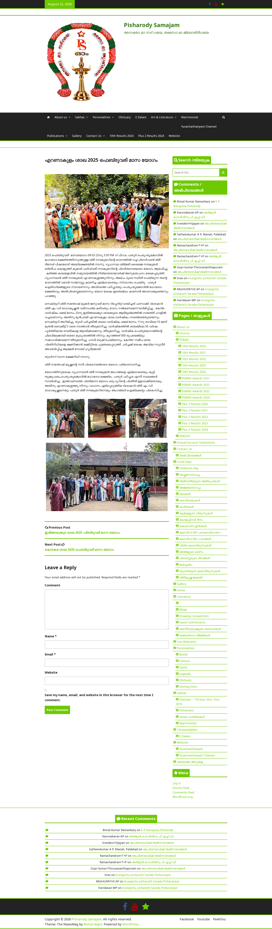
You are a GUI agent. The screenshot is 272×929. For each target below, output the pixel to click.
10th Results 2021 (194, 352)
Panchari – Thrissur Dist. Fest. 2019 (198, 702)
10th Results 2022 (194, 359)
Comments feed (183, 792)
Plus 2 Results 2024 (151, 136)
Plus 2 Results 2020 (195, 404)
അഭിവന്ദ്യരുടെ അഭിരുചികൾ (199, 481)
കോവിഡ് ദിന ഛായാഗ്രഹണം (200, 532)
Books (183, 654)
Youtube (203, 919)
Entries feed (181, 788)
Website (174, 136)
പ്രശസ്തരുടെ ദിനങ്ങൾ (194, 558)
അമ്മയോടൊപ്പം (190, 487)
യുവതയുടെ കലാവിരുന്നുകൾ (199, 571)
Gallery (77, 136)
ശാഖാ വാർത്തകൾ (191, 717)
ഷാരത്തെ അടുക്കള (190, 762)
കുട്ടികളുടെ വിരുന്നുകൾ (195, 513)
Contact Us (93, 136)
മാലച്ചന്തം (185, 564)
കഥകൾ (184, 494)
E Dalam (140, 117)
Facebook (187, 919)
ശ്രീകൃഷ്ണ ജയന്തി (190, 577)
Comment (52, 585)
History (184, 333)
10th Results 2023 (194, 365)
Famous (184, 661)
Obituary (125, 117)
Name (51, 636)
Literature (184, 596)
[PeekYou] (223, 4)
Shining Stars (188, 686)
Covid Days (184, 462)
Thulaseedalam (187, 730)
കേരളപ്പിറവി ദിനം (191, 519)
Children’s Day (188, 468)
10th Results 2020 (194, 346)
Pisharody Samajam (152, 25)
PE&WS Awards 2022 (196, 385)
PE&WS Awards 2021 (196, 378)
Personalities (101, 117)
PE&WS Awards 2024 (196, 397)
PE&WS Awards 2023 (196, 391)
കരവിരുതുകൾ (189, 500)
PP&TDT (184, 436)
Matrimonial (189, 117)
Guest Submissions (192, 622)
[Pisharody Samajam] (48, 117)
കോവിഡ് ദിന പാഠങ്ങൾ (195, 539)
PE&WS (184, 340)
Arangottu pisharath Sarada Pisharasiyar (143, 875)
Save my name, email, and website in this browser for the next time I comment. (99, 697)
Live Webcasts (186, 642)
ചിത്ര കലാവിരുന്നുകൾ (195, 545)
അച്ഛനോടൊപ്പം (189, 474)
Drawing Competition (194, 616)
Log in (177, 783)
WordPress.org (183, 797)
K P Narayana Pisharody (157, 830)
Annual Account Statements (196, 442)
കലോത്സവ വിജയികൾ (194, 635)
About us (60, 117)
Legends (185, 674)
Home (181, 590)
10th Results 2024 (121, 136)
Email (50, 654)
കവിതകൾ (186, 507)
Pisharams (186, 710)
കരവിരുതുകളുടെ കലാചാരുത (200, 629)
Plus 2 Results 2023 (195, 423)
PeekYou (219, 919)
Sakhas (80, 117)
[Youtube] (216, 4)
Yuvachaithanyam (191, 749)
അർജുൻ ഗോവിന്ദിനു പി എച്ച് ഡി (151, 836)
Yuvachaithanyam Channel (198, 126)
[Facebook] (209, 4)
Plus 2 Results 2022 (195, 417)
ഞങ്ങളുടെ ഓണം (191, 552)
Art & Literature (162, 117)
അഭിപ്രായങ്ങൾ (190, 455)
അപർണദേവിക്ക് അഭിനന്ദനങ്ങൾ (199, 239)
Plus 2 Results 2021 (195, 410)
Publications (55, 136)
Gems (183, 667)
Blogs (183, 609)
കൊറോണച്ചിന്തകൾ (193, 526)
